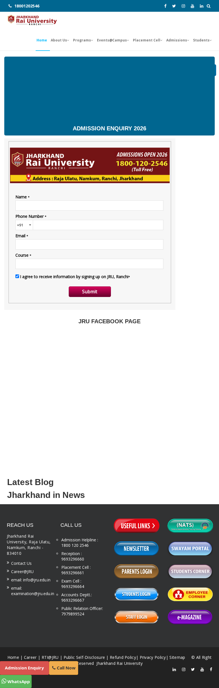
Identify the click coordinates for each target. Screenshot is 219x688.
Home (13, 657)
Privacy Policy (153, 657)
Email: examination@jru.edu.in (32, 590)
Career (30, 657)
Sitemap (177, 657)
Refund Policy (123, 657)
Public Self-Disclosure (84, 657)
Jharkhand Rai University (119, 663)
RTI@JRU (50, 657)
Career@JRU (22, 571)
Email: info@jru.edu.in (30, 580)
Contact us (21, 563)
